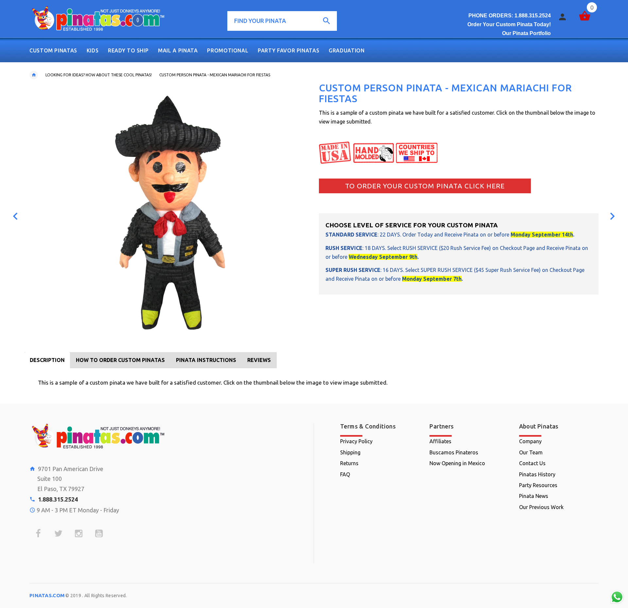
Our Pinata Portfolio (526, 33)
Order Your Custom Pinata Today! (509, 24)
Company (530, 441)
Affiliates (440, 441)
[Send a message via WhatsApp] (617, 597)
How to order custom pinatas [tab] (120, 360)
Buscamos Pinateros (453, 452)
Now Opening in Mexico (457, 463)
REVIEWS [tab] (259, 360)
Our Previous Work (541, 507)
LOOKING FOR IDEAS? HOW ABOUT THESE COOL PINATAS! (98, 75)
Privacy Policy (356, 441)
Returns (349, 463)
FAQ (345, 474)
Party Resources (538, 485)
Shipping (350, 452)
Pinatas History (537, 474)
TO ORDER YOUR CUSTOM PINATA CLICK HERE (425, 186)
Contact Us (532, 463)
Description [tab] (47, 360)
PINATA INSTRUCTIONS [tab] (206, 360)
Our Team (531, 452)
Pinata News (533, 496)
